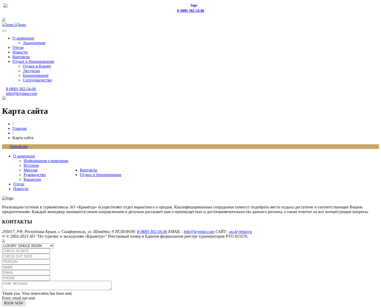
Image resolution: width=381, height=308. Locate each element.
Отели (18, 47)
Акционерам (34, 43)
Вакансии (32, 179)
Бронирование (35, 75)
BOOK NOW (13, 303)
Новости (20, 52)
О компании (23, 38)
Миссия (30, 170)
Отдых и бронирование (33, 61)
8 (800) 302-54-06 (190, 11)
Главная (19, 128)
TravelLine (19, 146)
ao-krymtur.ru (240, 231)
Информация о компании (46, 161)
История (31, 165)
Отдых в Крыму (37, 66)
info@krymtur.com (21, 93)
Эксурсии (31, 71)
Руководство (35, 174)
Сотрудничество (37, 80)
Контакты (21, 57)
